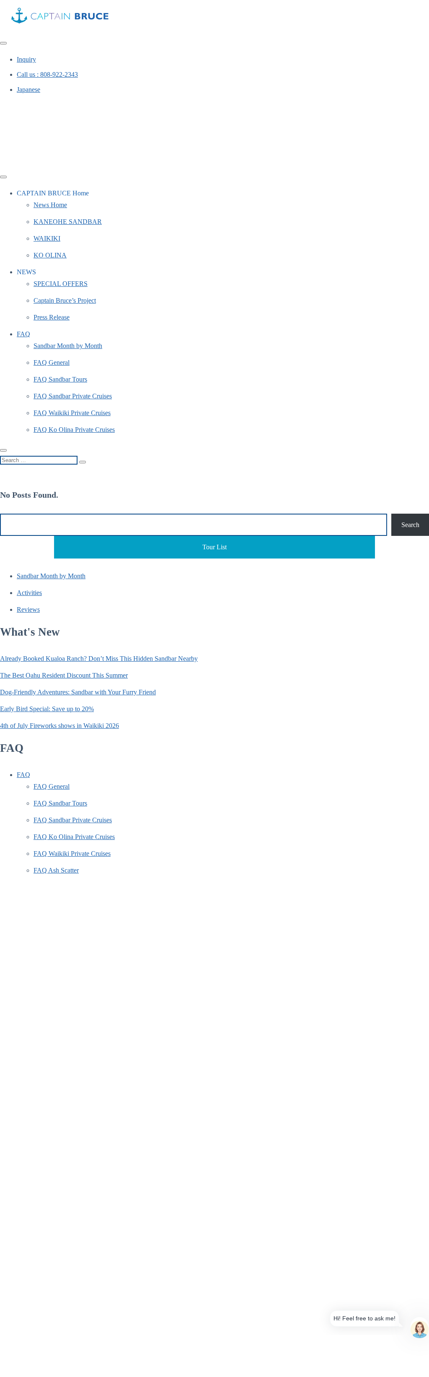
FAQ (23, 334)
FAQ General (52, 362)
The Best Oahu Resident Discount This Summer (64, 675)
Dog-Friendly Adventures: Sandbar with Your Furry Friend (78, 692)
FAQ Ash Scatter (56, 870)
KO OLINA (50, 255)
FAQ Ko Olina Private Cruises (74, 429)
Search (410, 524)
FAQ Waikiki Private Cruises (72, 412)
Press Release (52, 317)
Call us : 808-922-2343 (47, 74)
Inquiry (26, 59)
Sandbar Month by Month (68, 345)
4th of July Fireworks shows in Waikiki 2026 (59, 725)
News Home (50, 204)
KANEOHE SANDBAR (68, 221)
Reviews (28, 609)
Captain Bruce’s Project (65, 300)
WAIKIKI (47, 238)
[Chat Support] (420, 1326)
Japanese (28, 89)
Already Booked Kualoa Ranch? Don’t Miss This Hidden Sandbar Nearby (99, 658)
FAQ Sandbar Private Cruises (73, 396)
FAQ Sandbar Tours (60, 379)
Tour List (214, 547)
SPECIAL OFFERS (61, 283)
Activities (29, 592)
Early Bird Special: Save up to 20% (47, 708)
